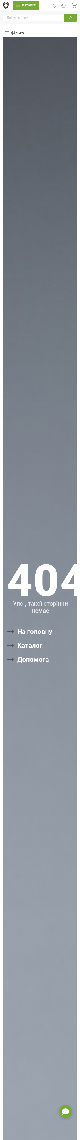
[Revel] (6, 5)
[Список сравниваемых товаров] (63, 5)
